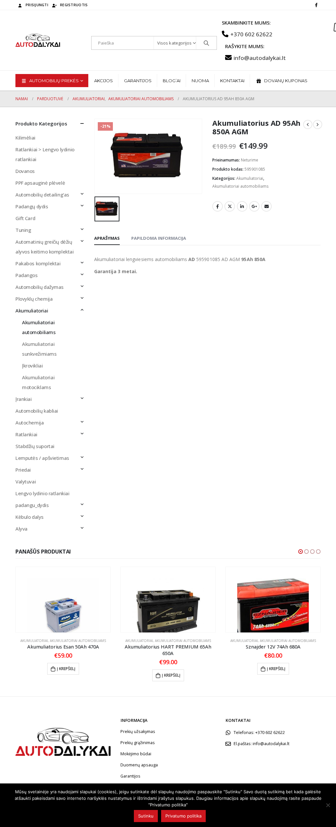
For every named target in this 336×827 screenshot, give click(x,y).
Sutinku (146, 815)
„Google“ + (254, 206)
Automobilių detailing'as (42, 194)
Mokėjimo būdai (135, 754)
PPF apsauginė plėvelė (40, 182)
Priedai (23, 469)
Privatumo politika (183, 815)
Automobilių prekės (54, 80)
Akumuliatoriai (249, 178)
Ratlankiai (26, 434)
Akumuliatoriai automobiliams (240, 186)
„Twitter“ (229, 206)
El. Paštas (266, 206)
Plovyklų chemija (33, 298)
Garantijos (138, 80)
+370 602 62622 (251, 34)
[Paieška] (206, 42)
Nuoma (200, 80)
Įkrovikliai (32, 365)
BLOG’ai (171, 80)
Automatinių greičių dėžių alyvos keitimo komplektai (44, 246)
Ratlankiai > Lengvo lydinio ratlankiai (44, 154)
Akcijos (103, 80)
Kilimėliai (25, 137)
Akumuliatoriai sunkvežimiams (39, 349)
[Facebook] (316, 5)
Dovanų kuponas (285, 80)
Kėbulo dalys (29, 517)
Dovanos (25, 171)
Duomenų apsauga (139, 765)
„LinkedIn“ (242, 206)
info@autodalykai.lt (260, 58)
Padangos (26, 275)
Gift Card (25, 218)
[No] (328, 805)
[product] (63, 599)
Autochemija (29, 422)
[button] (301, 551)
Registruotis (74, 4)
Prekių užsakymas (137, 731)
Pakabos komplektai (37, 263)
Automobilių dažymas (39, 287)
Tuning (23, 230)
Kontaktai (232, 80)
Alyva (21, 528)
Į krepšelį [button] (66, 668)
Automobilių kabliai (36, 410)
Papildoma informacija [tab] (158, 238)
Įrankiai (23, 399)
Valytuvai (25, 481)
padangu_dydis (32, 505)
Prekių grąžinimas (137, 742)
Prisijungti (37, 4)
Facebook (217, 206)
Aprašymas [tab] (107, 238)
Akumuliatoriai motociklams (38, 382)
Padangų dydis (31, 206)
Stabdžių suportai (34, 446)
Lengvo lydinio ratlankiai (42, 493)
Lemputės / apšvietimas (42, 458)
